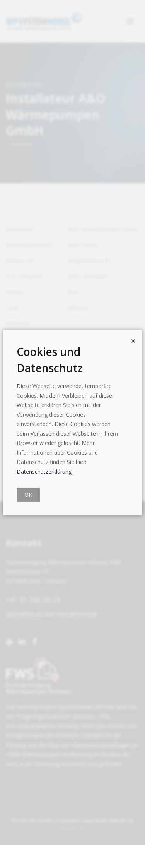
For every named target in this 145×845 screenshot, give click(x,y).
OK (28, 494)
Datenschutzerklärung (44, 471)
